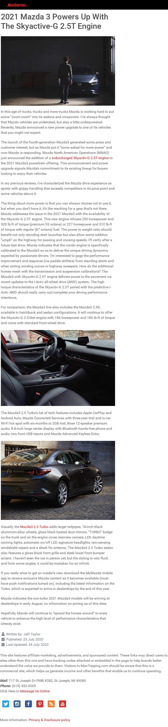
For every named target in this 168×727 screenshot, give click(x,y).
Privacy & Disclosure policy (49, 720)
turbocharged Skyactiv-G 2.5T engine (80, 158)
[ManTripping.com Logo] (16, 4)
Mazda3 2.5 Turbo (34, 527)
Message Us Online (35, 691)
